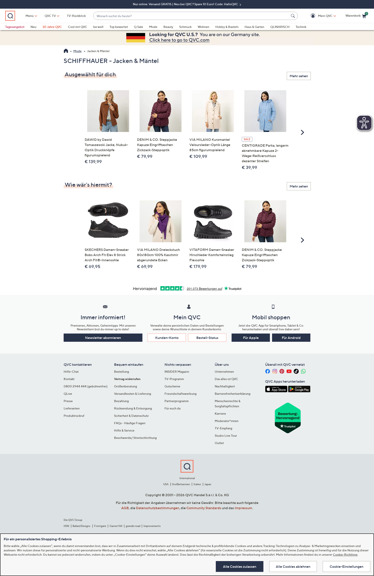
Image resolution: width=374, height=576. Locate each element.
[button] (319, 15)
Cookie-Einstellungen (346, 566)
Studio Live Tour (226, 435)
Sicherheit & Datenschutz (131, 415)
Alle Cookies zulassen (239, 566)
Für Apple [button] (251, 337)
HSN (66, 526)
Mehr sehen (299, 76)
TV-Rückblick (76, 16)
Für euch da (172, 408)
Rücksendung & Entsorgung (133, 408)
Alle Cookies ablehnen (293, 566)
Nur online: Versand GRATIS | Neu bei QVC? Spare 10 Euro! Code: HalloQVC (186, 4)
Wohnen (203, 27)
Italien (197, 484)
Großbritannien (181, 484)
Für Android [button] (291, 337)
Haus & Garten (254, 27)
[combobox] (191, 16)
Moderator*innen (227, 421)
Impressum (243, 508)
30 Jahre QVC (52, 27)
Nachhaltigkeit (225, 386)
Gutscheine (172, 386)
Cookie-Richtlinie (345, 554)
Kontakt (69, 379)
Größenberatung (125, 386)
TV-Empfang (223, 428)
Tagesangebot (14, 27)
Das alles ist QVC (226, 379)
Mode (153, 27)
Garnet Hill (116, 526)
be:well (98, 27)
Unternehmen (224, 371)
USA (166, 484)
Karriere (220, 413)
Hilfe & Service (124, 430)
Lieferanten (72, 408)
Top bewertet (119, 27)
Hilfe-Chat (71, 371)
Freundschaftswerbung (180, 393)
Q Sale (138, 27)
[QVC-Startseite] (66, 51)
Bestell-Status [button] (207, 337)
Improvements (152, 526)
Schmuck (185, 27)
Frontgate (100, 526)
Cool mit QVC (77, 27)
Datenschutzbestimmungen (157, 508)
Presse (68, 401)
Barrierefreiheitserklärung (232, 393)
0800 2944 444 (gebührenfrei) (86, 386)
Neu (33, 27)
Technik (301, 27)
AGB (125, 508)
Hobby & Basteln (227, 27)
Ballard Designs (82, 526)
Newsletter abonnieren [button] (103, 337)
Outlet (219, 443)
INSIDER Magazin (176, 371)
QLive (68, 393)
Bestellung (121, 371)
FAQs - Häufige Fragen (129, 423)
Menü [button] (30, 16)
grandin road (133, 526)
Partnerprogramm (176, 401)
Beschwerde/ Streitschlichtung (135, 438)
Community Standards (203, 508)
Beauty (168, 27)
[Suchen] (293, 16)
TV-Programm (174, 379)
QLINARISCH (280, 27)
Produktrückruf (74, 415)
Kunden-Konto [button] (167, 337)
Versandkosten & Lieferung (132, 393)
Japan (207, 484)
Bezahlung (121, 401)
